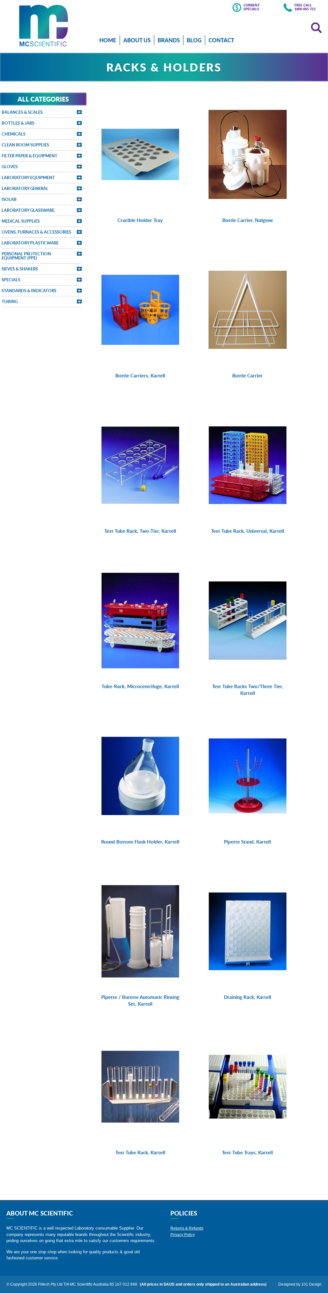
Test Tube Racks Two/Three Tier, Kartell (247, 689)
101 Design (311, 1284)
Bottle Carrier (247, 375)
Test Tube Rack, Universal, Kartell (247, 531)
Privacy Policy (182, 1234)
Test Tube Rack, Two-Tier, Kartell (140, 531)
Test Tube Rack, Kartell (140, 1152)
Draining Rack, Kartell (247, 997)
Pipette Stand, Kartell (247, 841)
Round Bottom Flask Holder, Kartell (140, 841)
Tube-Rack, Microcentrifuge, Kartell (140, 686)
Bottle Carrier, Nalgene (247, 220)
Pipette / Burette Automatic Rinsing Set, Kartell (140, 1000)
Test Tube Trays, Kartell (247, 1152)
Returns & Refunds (186, 1228)
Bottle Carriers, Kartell (140, 375)
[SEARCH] (316, 27)
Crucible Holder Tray (140, 220)
